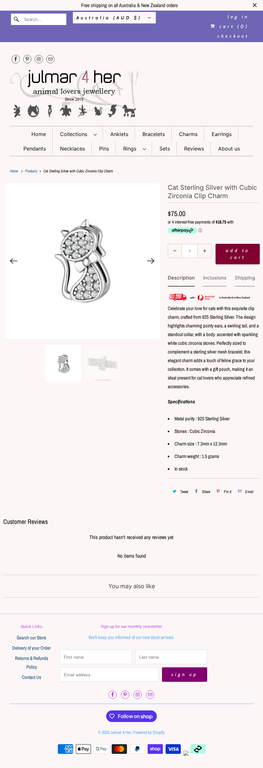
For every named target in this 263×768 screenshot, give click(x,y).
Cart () (232, 26)
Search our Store (31, 637)
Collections (75, 134)
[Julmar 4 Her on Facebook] (16, 59)
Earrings (222, 134)
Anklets (119, 134)
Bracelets (153, 134)
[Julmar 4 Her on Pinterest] (27, 59)
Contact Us (31, 677)
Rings (131, 148)
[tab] (181, 279)
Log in (238, 17)
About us (229, 148)
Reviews (194, 148)
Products (31, 171)
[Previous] (13, 261)
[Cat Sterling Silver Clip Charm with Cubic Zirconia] (82, 261)
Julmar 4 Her (120, 732)
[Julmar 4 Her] (131, 92)
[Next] (151, 261)
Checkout (233, 36)
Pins (104, 148)
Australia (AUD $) (110, 18)
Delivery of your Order (31, 648)
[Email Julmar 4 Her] (50, 59)
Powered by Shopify (149, 732)
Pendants (34, 148)
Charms (188, 134)
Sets (164, 148)
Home (38, 134)
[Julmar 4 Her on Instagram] (39, 59)
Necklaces (72, 148)
